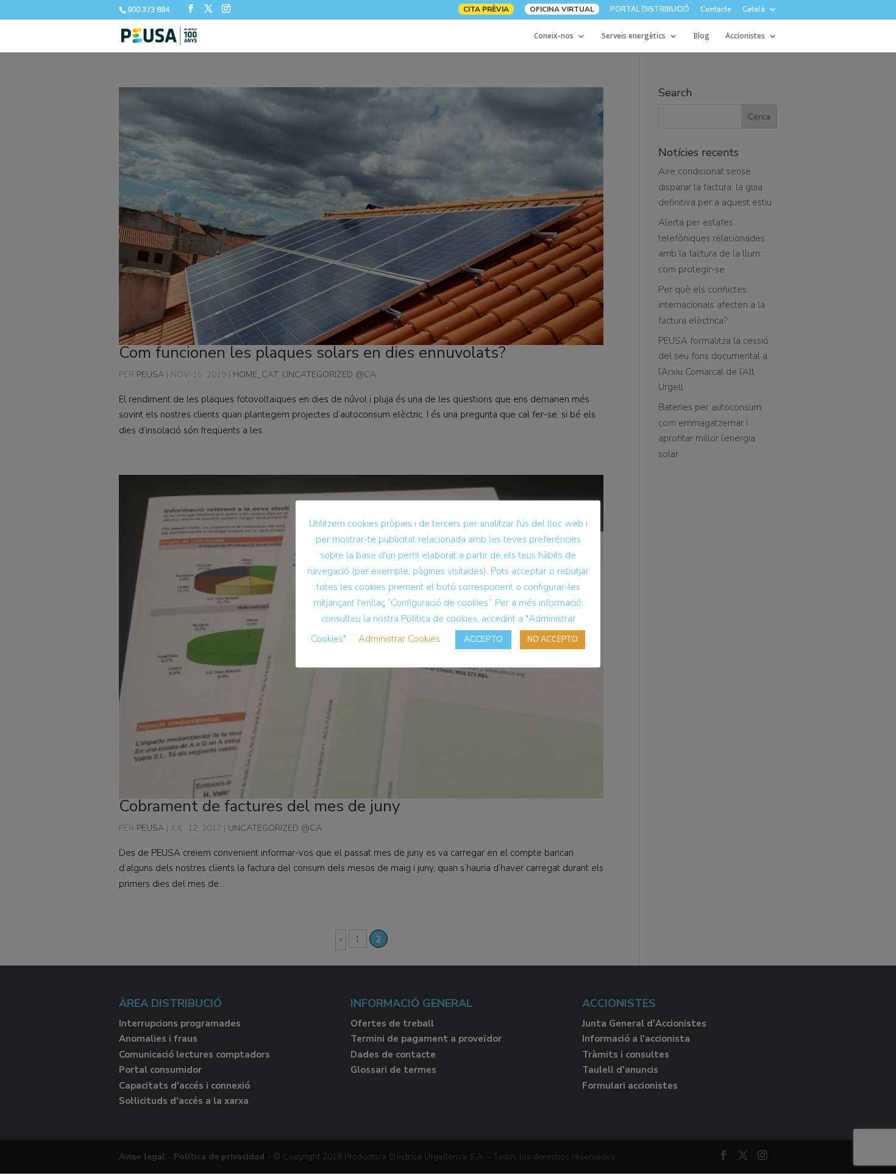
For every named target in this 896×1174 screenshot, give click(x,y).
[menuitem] (759, 11)
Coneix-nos (554, 36)
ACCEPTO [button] (483, 639)
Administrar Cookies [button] (399, 639)
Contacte (715, 9)
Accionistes (745, 36)
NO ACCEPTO (552, 639)
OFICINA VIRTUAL (562, 9)
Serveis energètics (634, 36)
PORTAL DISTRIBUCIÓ (649, 9)
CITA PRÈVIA (486, 9)
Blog (701, 36)
